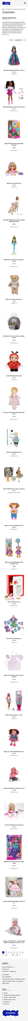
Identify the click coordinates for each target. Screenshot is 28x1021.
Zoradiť (11, 40)
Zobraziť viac (5, 34)
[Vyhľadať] (25, 3)
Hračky (14, 9)
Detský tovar (9, 9)
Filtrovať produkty (9, 12)
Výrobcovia (6, 1004)
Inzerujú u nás (7, 1001)
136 (13, 955)
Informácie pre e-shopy (9, 999)
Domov (4, 9)
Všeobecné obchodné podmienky (12, 995)
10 (6, 955)
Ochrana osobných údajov (10, 997)
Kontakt (5, 993)
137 (17, 955)
